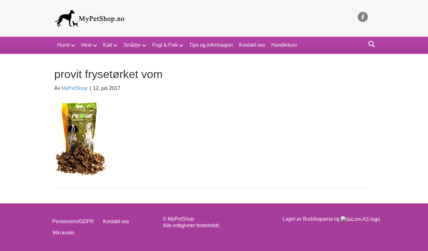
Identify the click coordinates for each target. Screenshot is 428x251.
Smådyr (132, 45)
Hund (63, 45)
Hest (86, 45)
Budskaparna (318, 219)
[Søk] (370, 44)
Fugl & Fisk (165, 45)
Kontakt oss (252, 45)
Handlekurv (284, 45)
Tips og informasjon (211, 45)
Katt (107, 45)
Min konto (63, 232)
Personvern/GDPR (73, 221)
